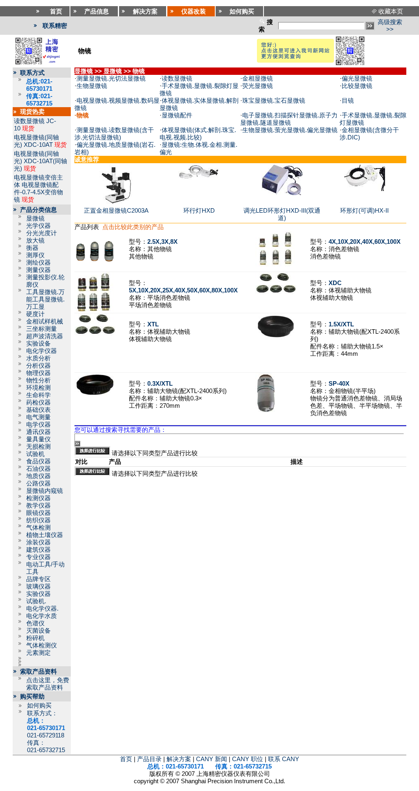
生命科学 (38, 395)
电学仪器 (38, 424)
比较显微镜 (357, 86)
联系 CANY (283, 759)
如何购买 (39, 705)
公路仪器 (38, 483)
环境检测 (38, 387)
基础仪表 (38, 410)
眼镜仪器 (38, 513)
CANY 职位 (247, 759)
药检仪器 (38, 402)
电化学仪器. (42, 608)
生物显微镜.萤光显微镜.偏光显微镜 (290, 130)
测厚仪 (35, 255)
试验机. (36, 601)
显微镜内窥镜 (44, 491)
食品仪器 (38, 461)
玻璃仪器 (38, 586)
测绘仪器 (38, 262)
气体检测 (38, 527)
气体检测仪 (41, 645)
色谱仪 (35, 623)
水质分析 (38, 358)
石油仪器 (38, 468)
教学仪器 (38, 505)
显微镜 (35, 218)
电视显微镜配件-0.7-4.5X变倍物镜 (38, 192)
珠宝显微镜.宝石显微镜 (273, 100)
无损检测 (38, 446)
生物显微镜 (92, 86)
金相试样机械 (44, 321)
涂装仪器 (38, 542)
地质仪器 (38, 476)
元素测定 (38, 652)
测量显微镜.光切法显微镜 (111, 78)
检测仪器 (38, 498)
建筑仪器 (38, 549)
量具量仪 (38, 439)
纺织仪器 (38, 520)
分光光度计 (41, 233)
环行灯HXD (199, 210)
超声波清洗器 (44, 336)
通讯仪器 (38, 432)
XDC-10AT (38, 145)
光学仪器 (38, 225)
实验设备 (38, 343)
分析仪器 (38, 365)
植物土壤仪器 (44, 535)
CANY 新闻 (211, 759)
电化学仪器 (41, 351)
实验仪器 (38, 594)
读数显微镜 (29, 121)
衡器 (32, 248)
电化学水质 (41, 616)
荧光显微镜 (257, 86)
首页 (126, 759)
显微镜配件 (177, 115)
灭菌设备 (38, 630)
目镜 (348, 100)
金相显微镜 (257, 78)
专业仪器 (38, 557)
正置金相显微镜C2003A (116, 210)
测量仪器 (38, 270)
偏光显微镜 (357, 78)
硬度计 (35, 314)
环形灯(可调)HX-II (364, 210)
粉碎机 (35, 638)
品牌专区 (38, 579)
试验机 (35, 454)
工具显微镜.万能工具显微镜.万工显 (45, 299)
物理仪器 (38, 373)
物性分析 (38, 380)
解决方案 (179, 759)
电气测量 (38, 417)
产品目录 (149, 759)
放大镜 (35, 240)
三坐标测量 (41, 329)
